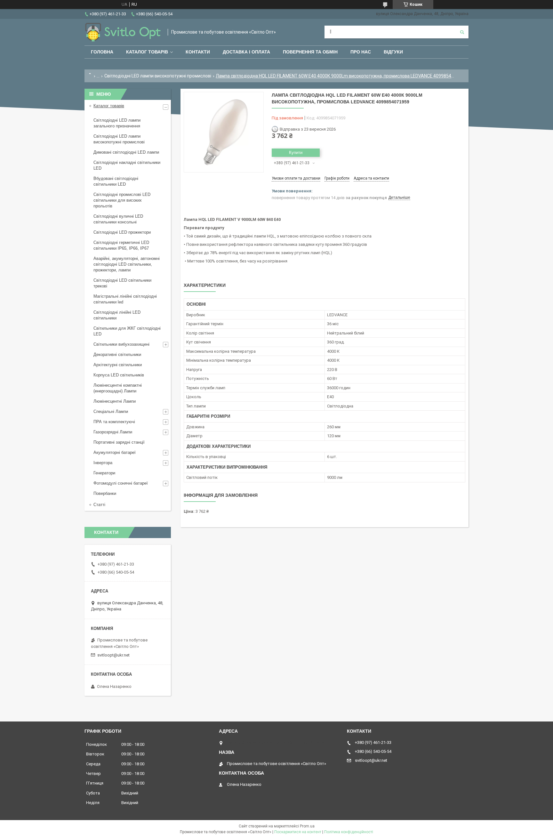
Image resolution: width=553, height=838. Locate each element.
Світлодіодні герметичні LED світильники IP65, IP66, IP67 (121, 245)
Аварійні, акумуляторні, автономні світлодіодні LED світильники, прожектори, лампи (126, 264)
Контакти (198, 51)
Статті (99, 504)
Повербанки (104, 493)
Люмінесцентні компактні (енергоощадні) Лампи (117, 388)
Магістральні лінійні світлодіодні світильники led (125, 299)
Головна (102, 51)
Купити (295, 152)
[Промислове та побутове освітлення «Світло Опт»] (122, 32)
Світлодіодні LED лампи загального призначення (116, 123)
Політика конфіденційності (348, 832)
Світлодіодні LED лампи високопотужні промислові (157, 75)
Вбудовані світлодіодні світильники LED (115, 181)
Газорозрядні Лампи (112, 432)
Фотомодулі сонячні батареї (120, 483)
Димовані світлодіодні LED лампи (126, 152)
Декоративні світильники (117, 354)
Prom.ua (307, 826)
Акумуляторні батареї (114, 452)
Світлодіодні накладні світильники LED (126, 165)
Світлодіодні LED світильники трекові (122, 283)
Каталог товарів (147, 51)
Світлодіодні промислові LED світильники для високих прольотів (121, 200)
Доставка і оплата (246, 51)
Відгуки (393, 51)
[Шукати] (462, 32)
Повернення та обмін (310, 51)
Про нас (360, 51)
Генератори (104, 473)
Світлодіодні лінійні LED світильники (116, 315)
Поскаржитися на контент (297, 832)
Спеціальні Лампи (110, 411)
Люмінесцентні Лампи (114, 401)
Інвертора (102, 462)
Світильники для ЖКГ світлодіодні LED (127, 331)
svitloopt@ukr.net (113, 655)
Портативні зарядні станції (119, 442)
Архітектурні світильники (117, 364)
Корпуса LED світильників (118, 375)
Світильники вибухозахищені (121, 344)
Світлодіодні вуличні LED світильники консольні (118, 219)
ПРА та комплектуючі (114, 421)
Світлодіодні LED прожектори (122, 232)
